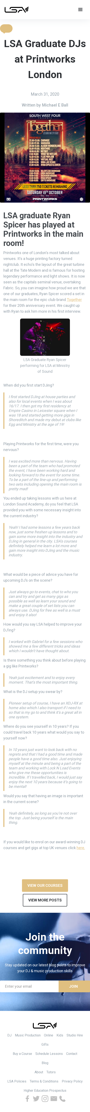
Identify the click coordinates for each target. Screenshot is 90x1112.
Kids (60, 1035)
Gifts (45, 1044)
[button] (6, 28)
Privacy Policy (72, 1081)
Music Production (28, 1035)
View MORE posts (45, 900)
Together (74, 299)
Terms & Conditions (44, 1081)
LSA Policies (16, 1081)
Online (48, 1035)
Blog (45, 1063)
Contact (71, 1054)
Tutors (51, 1072)
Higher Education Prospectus (45, 1091)
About (39, 1072)
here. (81, 848)
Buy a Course (22, 1054)
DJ (9, 1035)
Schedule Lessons (49, 1054)
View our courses (45, 885)
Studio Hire (75, 1035)
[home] (17, 9)
